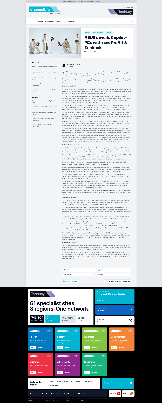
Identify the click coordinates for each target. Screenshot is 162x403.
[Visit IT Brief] (37, 356)
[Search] (131, 21)
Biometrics (109, 32)
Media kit (40, 347)
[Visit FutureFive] (119, 331)
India (72, 381)
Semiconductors (98, 32)
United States (54, 385)
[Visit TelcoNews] (92, 356)
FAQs (79, 393)
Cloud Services (41, 21)
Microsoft (58, 21)
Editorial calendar (56, 393)
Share (67, 281)
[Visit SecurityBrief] (64, 356)
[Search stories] (131, 383)
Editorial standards (69, 393)
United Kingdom (87, 381)
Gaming (87, 32)
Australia (58, 381)
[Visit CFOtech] (37, 331)
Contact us (45, 393)
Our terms (102, 393)
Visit (32, 347)
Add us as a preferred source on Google (119, 281)
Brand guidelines (34, 393)
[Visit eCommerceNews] (92, 331)
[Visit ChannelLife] (64, 331)
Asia (51, 381)
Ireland (78, 381)
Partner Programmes (68, 21)
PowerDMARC (81, 400)
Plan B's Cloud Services (59, 400)
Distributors (50, 21)
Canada (66, 381)
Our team (94, 393)
